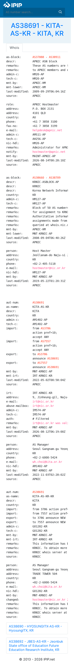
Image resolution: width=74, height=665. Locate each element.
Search (60, 12)
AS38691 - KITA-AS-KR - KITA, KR (37, 29)
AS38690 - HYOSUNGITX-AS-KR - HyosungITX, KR (35, 628)
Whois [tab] (14, 48)
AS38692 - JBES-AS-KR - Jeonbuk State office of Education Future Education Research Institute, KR (36, 645)
